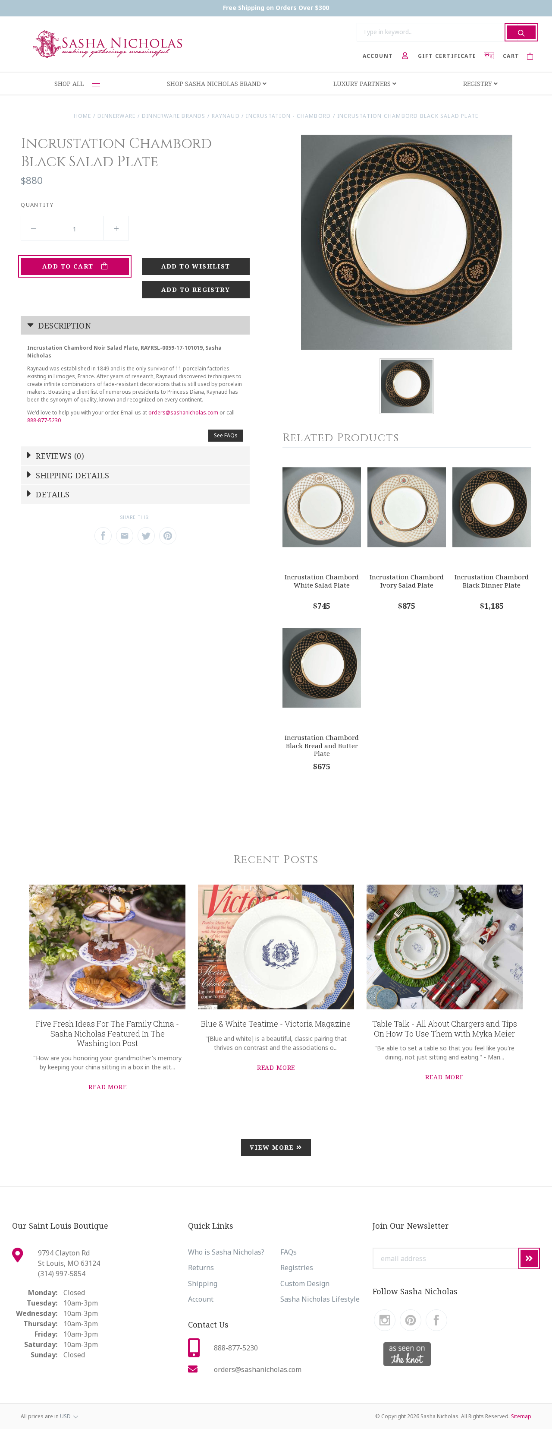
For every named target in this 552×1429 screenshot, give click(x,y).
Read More (107, 1087)
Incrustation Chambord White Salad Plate (322, 580)
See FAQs (226, 435)
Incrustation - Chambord (288, 116)
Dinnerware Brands (174, 116)
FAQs (288, 1252)
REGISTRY (478, 83)
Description (63, 325)
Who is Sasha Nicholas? (226, 1252)
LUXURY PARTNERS (362, 83)
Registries (296, 1267)
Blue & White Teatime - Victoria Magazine (276, 1023)
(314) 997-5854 (61, 1273)
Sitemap (521, 1416)
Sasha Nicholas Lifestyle (320, 1299)
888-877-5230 (44, 420)
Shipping (202, 1283)
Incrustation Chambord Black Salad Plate (407, 116)
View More (273, 1147)
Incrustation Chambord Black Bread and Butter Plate (322, 745)
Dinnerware (116, 116)
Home (82, 116)
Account (200, 1299)
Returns (201, 1267)
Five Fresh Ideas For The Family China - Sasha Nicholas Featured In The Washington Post (107, 1033)
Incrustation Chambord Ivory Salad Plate (407, 580)
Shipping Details (72, 475)
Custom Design (304, 1283)
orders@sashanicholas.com (183, 412)
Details (52, 494)
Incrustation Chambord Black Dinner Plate (492, 580)
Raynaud (226, 116)
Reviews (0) (59, 456)
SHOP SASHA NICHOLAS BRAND (215, 83)
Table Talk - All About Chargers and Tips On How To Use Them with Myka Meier (444, 1028)
